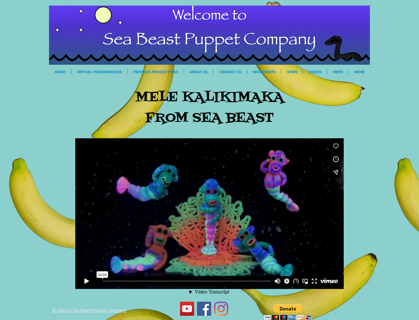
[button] (288, 312)
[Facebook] (204, 309)
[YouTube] (187, 309)
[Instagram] (221, 309)
